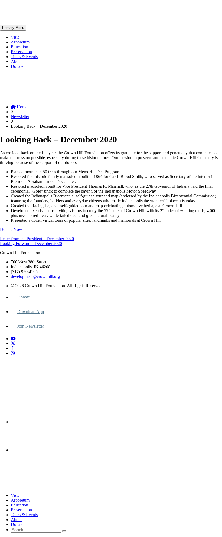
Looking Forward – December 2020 (31, 243)
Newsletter (20, 116)
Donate (17, 66)
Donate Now (11, 229)
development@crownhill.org (35, 276)
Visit (15, 37)
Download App (30, 311)
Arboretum (20, 42)
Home (21, 107)
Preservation (21, 51)
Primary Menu (13, 28)
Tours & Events (24, 56)
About (16, 61)
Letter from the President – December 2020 (37, 238)
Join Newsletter (30, 326)
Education (19, 47)
